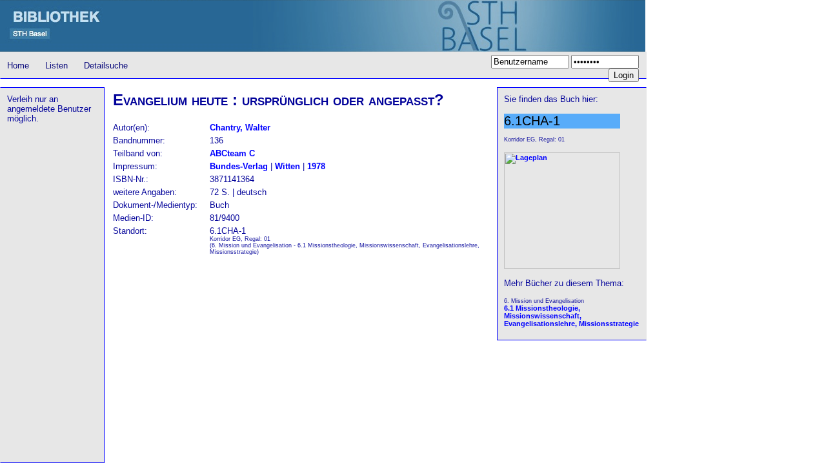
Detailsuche (106, 65)
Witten (287, 166)
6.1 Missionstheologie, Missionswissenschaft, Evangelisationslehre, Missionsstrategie (571, 315)
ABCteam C (232, 153)
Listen (56, 65)
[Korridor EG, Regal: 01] (562, 266)
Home (18, 65)
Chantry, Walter (240, 127)
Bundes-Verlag (239, 166)
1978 (316, 166)
